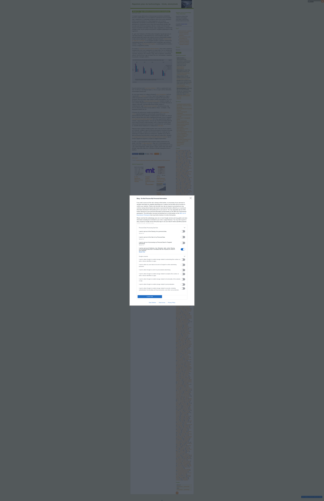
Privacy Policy (171, 302)
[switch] (183, 231)
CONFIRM (150, 296)
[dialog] (162, 250)
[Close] (191, 198)
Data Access (162, 302)
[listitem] (162, 228)
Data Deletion (152, 302)
